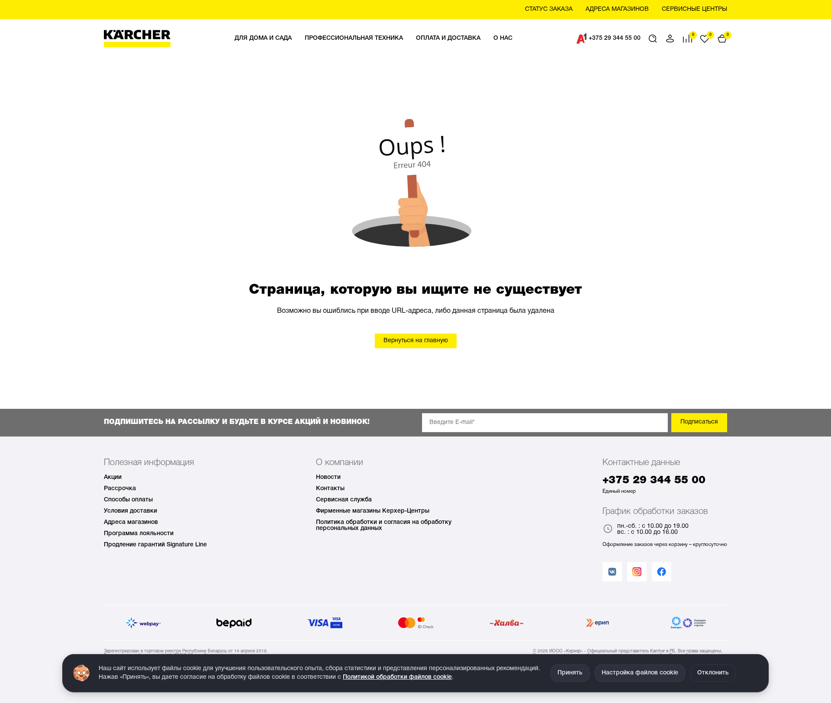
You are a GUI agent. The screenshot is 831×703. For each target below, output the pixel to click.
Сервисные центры (694, 9)
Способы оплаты (128, 500)
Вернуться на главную (415, 340)
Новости (328, 477)
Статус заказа (549, 9)
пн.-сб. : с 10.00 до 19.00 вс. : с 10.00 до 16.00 (653, 529)
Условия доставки (130, 511)
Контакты (330, 488)
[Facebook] (661, 571)
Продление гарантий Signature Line (155, 545)
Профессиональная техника (354, 38)
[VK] (612, 571)
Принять (570, 673)
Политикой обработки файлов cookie (397, 677)
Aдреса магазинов (617, 9)
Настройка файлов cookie (640, 673)
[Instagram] (637, 571)
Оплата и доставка (448, 38)
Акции (113, 477)
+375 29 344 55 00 (615, 38)
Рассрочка (120, 488)
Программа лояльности (139, 533)
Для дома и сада (263, 38)
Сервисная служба (344, 500)
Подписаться (699, 422)
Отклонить (713, 673)
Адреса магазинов (131, 522)
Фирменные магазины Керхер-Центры (372, 511)
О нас (502, 38)
